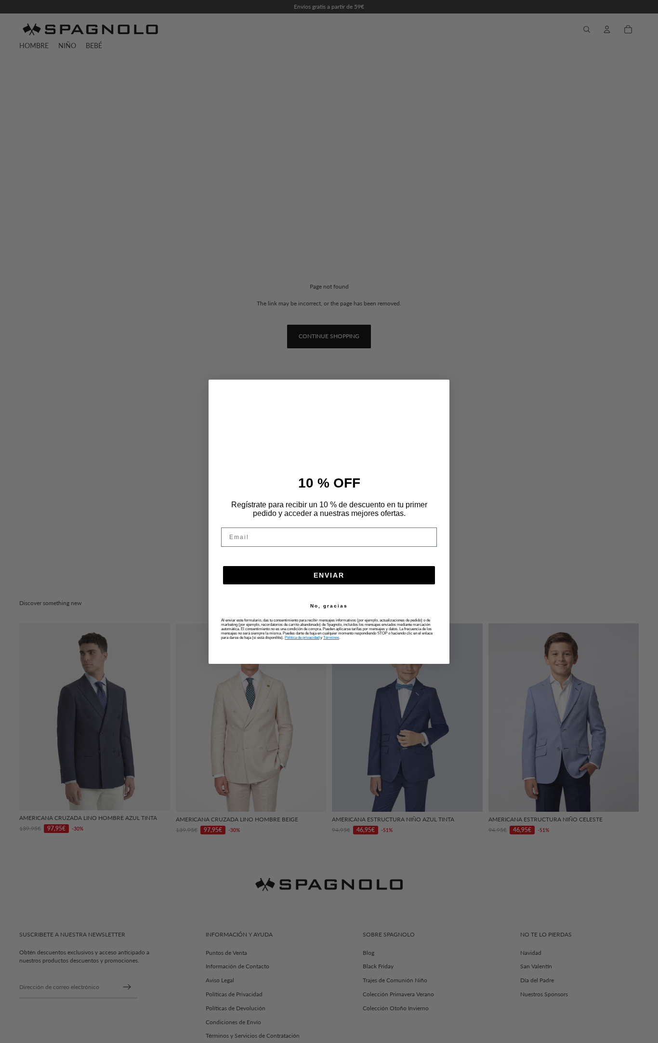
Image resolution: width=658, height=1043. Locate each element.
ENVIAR (329, 575)
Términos (331, 637)
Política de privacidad (302, 637)
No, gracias (329, 606)
